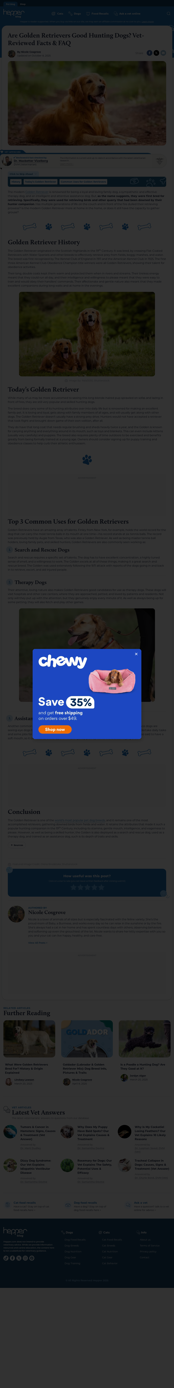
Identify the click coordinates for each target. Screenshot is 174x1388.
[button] (136, 654)
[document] (87, 694)
